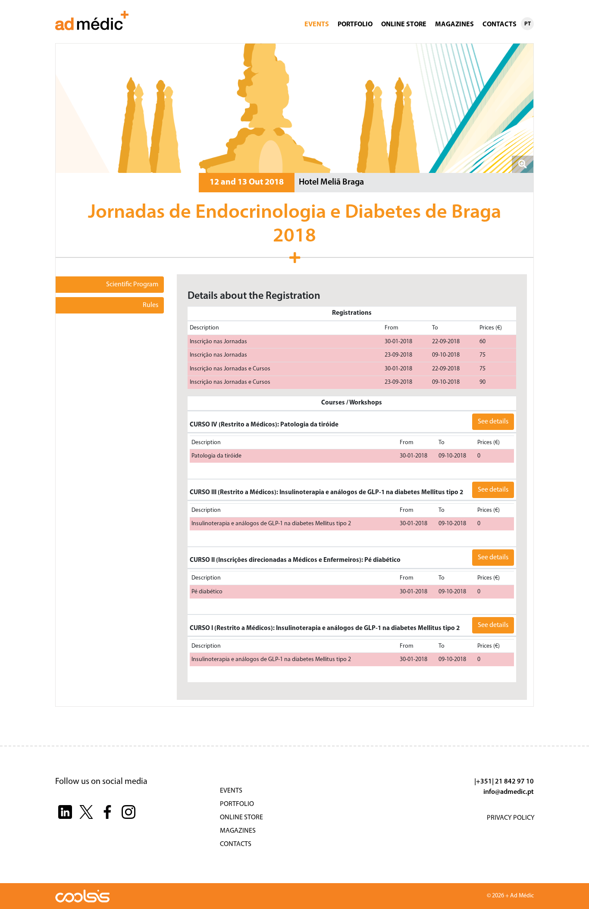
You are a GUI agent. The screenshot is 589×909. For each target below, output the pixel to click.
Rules (150, 305)
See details (493, 421)
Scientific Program (132, 284)
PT (527, 24)
